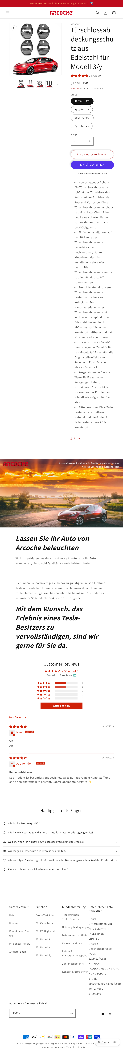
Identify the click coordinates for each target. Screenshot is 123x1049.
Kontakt (81, 1047)
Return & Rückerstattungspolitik (75, 953)
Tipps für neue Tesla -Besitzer (70, 917)
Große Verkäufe (45, 915)
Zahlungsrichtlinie (73, 963)
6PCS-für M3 (82, 117)
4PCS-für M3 (82, 101)
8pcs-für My (82, 126)
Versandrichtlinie (72, 943)
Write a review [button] (61, 705)
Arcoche (29, 1043)
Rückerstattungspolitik (71, 1043)
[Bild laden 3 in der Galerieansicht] (40, 84)
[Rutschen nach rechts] (58, 83)
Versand (75, 88)
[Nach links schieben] (12, 83)
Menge (74, 134)
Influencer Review (19, 943)
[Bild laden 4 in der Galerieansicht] (49, 84)
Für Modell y (43, 947)
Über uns (14, 923)
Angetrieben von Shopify (45, 1043)
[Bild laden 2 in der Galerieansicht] (30, 84)
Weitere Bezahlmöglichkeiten (92, 173)
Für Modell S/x (44, 955)
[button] (8, 13)
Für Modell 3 (43, 939)
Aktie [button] (77, 438)
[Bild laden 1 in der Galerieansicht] (21, 84)
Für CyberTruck (44, 923)
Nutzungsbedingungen (75, 927)
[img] (18, 726)
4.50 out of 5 (70, 671)
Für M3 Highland (45, 931)
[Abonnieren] (71, 1013)
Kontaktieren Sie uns (19, 933)
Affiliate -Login (18, 951)
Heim (12, 915)
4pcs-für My (82, 109)
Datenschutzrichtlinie (74, 935)
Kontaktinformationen (75, 971)
